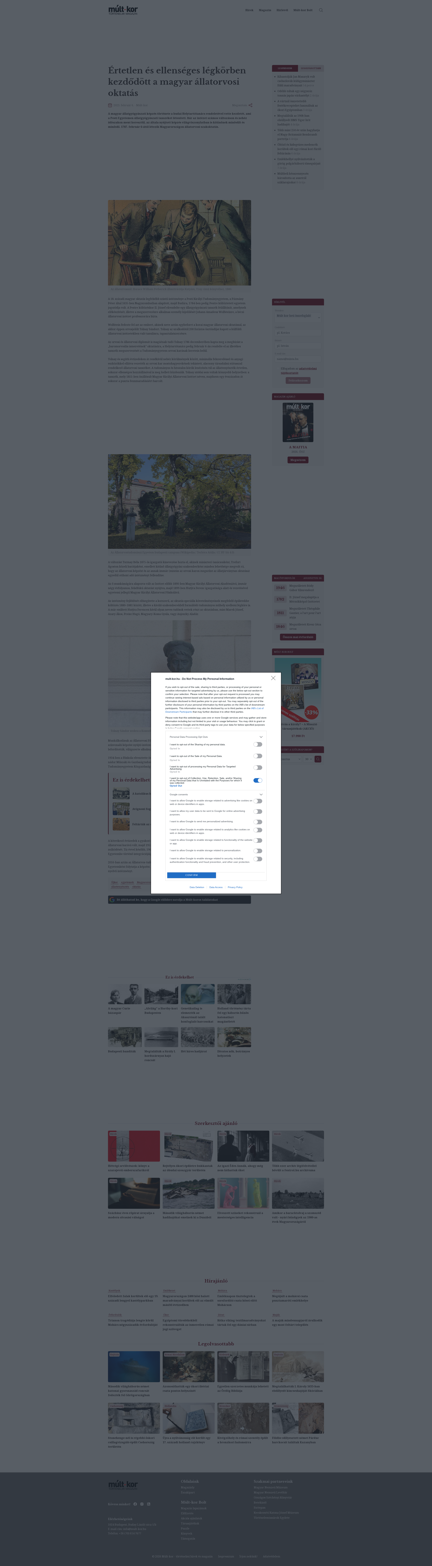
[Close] (274, 679)
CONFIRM (191, 875)
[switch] (257, 744)
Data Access (216, 887)
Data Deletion (197, 887)
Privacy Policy (235, 887)
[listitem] (216, 737)
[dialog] (216, 783)
